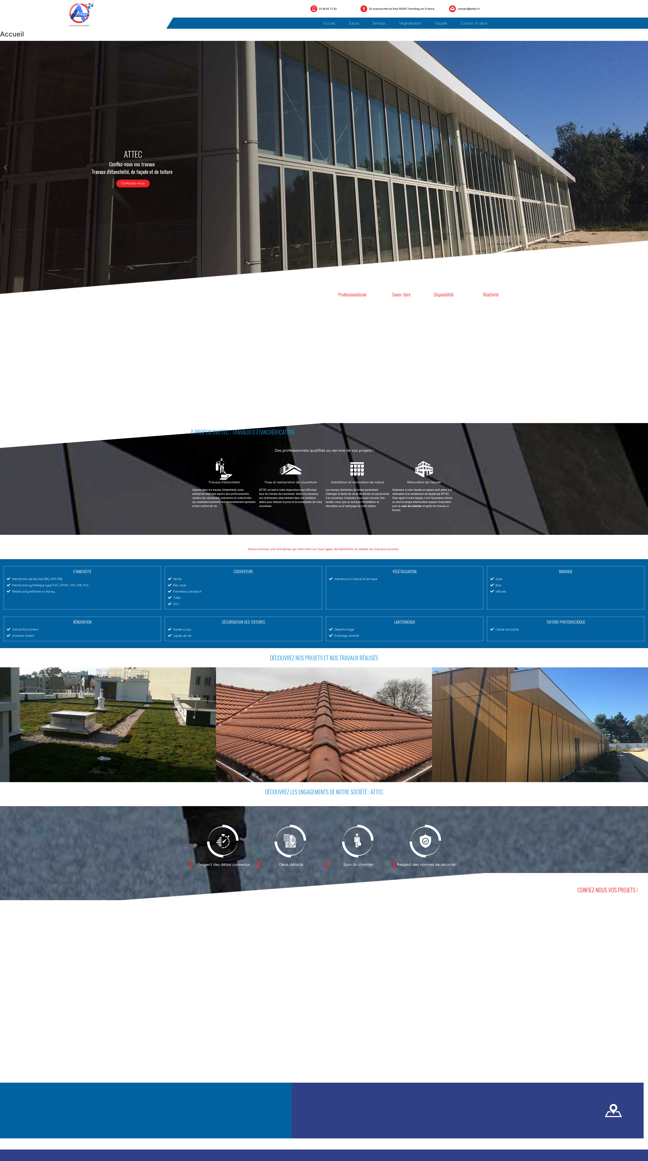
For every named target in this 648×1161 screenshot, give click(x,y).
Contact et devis (474, 23)
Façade (441, 23)
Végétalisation (410, 23)
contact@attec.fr (468, 8)
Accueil (329, 23)
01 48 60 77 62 (328, 8)
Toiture (354, 23)
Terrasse (379, 23)
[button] (5, 167)
